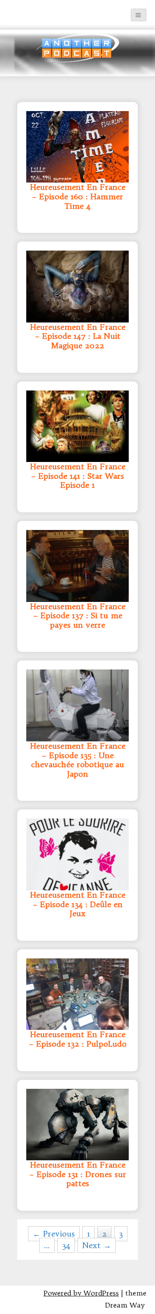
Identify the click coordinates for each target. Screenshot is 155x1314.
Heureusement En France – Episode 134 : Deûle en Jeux (77, 904)
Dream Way (125, 1305)
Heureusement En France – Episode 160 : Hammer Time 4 (77, 197)
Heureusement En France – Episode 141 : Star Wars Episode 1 (77, 476)
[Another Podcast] (15, 10)
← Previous (54, 1234)
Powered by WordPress (81, 1293)
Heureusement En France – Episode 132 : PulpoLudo (78, 1039)
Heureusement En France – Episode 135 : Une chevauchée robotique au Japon (77, 760)
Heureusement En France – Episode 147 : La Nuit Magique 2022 (77, 336)
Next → (96, 1245)
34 (66, 1245)
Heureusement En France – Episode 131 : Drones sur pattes (77, 1174)
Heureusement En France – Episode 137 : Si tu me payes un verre (77, 616)
